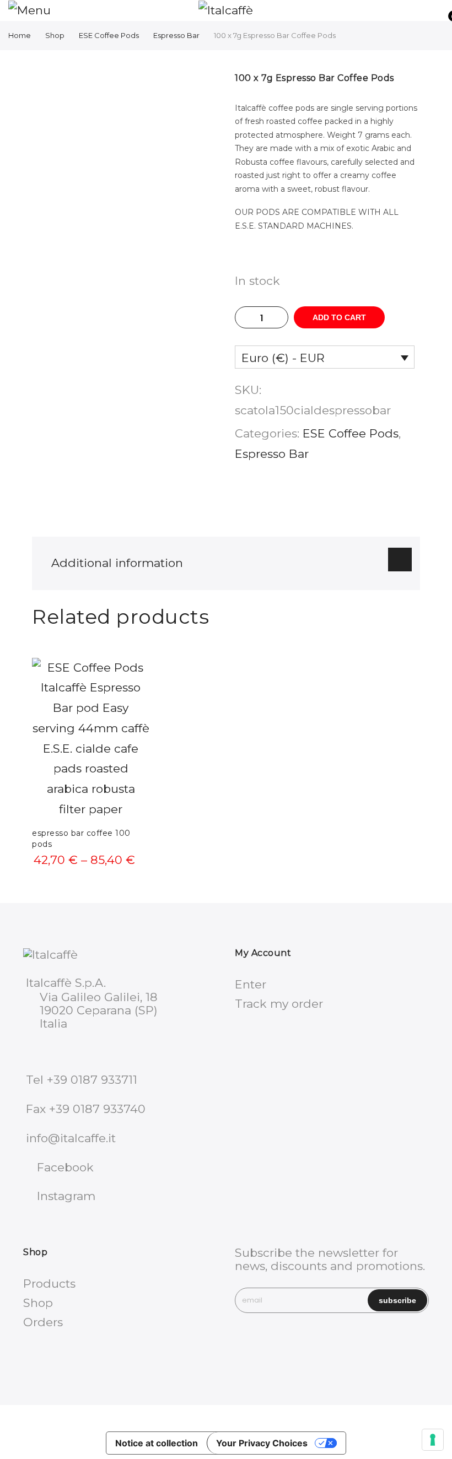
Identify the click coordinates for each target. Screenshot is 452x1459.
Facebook (65, 1167)
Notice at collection (156, 1443)
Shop (54, 35)
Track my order (279, 1004)
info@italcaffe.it (71, 1138)
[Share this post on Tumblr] (362, 499)
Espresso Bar (176, 35)
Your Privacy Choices (262, 1443)
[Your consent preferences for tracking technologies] (432, 1439)
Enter (250, 984)
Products (49, 1283)
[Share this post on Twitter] (315, 499)
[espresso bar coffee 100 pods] (90, 739)
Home (19, 35)
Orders (43, 1322)
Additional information (117, 563)
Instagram (66, 1196)
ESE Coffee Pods (109, 35)
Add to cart (339, 317)
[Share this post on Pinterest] (339, 499)
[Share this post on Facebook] (292, 499)
